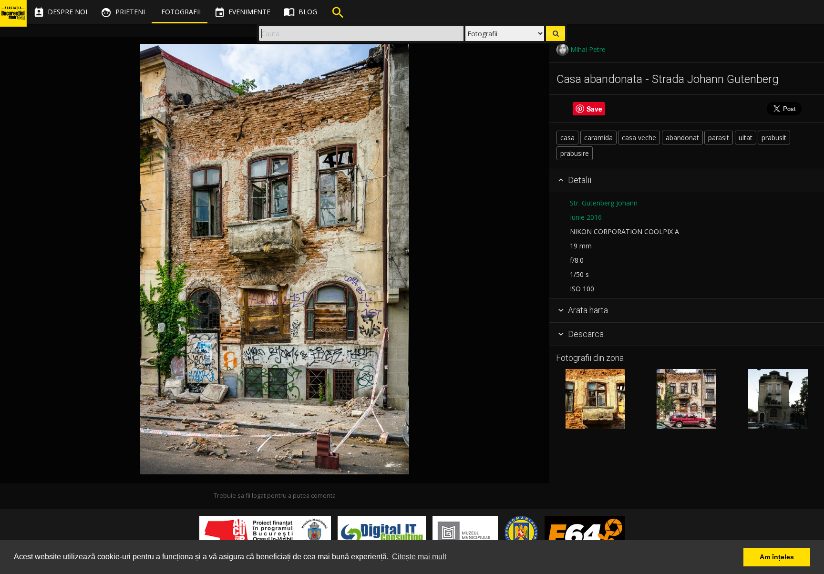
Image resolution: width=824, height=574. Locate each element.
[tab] (686, 180)
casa (567, 137)
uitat (745, 137)
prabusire (574, 153)
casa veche (639, 137)
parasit (718, 137)
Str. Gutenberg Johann (604, 202)
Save (594, 108)
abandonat (682, 137)
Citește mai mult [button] (419, 557)
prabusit (774, 137)
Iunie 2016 (586, 217)
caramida (598, 137)
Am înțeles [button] (777, 557)
